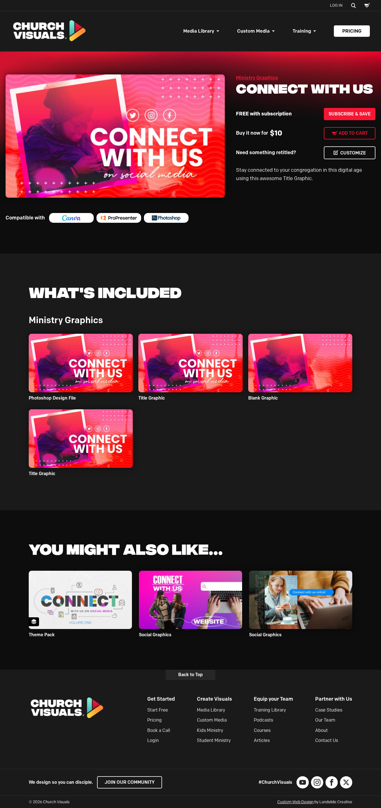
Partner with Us (333, 699)
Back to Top (190, 674)
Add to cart (353, 133)
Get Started (161, 699)
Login (153, 740)
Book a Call (158, 730)
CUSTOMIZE (353, 153)
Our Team (325, 720)
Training (302, 31)
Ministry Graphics (257, 78)
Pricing (351, 31)
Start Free (157, 710)
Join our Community (130, 782)
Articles (262, 740)
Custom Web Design (295, 802)
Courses (262, 730)
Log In (336, 5)
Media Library (198, 31)
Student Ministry (214, 740)
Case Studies (328, 710)
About (321, 730)
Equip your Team (273, 699)
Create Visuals (214, 699)
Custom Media (253, 31)
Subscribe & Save (350, 114)
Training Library (270, 710)
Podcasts (263, 720)
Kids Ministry (210, 730)
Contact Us (326, 740)
